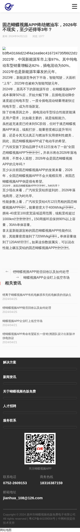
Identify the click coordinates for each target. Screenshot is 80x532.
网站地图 (5, 530)
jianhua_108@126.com (23, 498)
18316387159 (51, 483)
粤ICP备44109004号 (42, 518)
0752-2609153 (15, 483)
